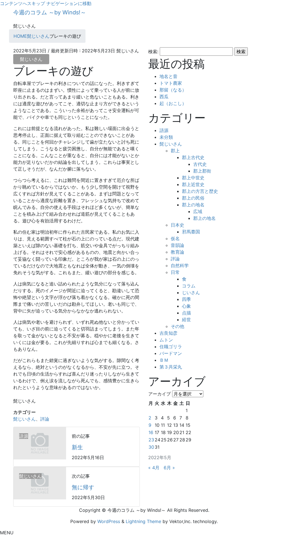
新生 (77, 447)
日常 (175, 272)
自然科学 (180, 265)
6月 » (169, 467)
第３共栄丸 (170, 367)
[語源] (40, 443)
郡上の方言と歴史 (200, 191)
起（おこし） (172, 103)
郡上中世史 (193, 177)
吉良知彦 (168, 333)
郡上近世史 (193, 184)
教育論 (177, 252)
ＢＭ (163, 360)
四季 (186, 299)
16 (150, 432)
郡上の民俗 (193, 198)
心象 (186, 306)
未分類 (166, 137)
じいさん (191, 292)
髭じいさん (31, 59)
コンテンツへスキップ (22, 3)
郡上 (175, 150)
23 (151, 440)
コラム (188, 286)
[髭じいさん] (40, 483)
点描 (186, 313)
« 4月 (153, 467)
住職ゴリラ (170, 346)
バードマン (170, 353)
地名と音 (168, 76)
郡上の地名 (193, 204)
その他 (177, 326)
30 (151, 447)
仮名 (175, 238)
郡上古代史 (193, 157)
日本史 (177, 225)
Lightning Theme (143, 521)
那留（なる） (172, 90)
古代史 (200, 164)
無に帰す (83, 487)
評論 (44, 419)
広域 (197, 211)
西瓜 (163, 96)
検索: (153, 51)
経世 (186, 319)
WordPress (108, 521)
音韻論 (177, 245)
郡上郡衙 (202, 171)
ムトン (166, 340)
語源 (163, 130)
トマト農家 (170, 83)
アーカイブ (159, 394)
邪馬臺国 (191, 231)
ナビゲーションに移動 (68, 3)
